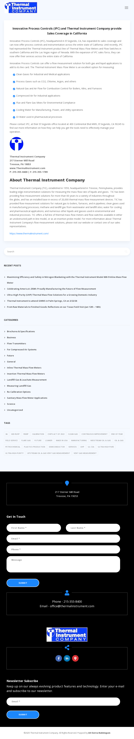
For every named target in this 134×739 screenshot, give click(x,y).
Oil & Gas (119, 440)
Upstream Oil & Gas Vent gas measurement (48, 453)
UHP (82, 447)
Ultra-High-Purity (14, 453)
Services (72, 447)
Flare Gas (26, 440)
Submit (23, 583)
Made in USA (61, 440)
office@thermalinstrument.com (72, 606)
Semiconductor (57, 447)
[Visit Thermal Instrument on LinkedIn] (67, 658)
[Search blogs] (126, 251)
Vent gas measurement (85, 453)
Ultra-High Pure (106, 447)
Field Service (11, 440)
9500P (25, 434)
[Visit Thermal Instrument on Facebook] (58, 658)
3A (6, 434)
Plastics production (34, 447)
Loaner (48, 440)
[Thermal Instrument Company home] (67, 634)
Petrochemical (12, 447)
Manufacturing (79, 440)
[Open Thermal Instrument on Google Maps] (75, 658)
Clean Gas (73, 434)
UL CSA (91, 447)
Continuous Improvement (95, 434)
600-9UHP (15, 434)
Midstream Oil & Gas (101, 440)
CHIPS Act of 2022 (56, 434)
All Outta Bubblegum (99, 732)
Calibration (38, 434)
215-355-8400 (73, 601)
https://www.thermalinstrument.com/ (29, 233)
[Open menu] (126, 8)
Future (38, 440)
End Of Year (117, 434)
